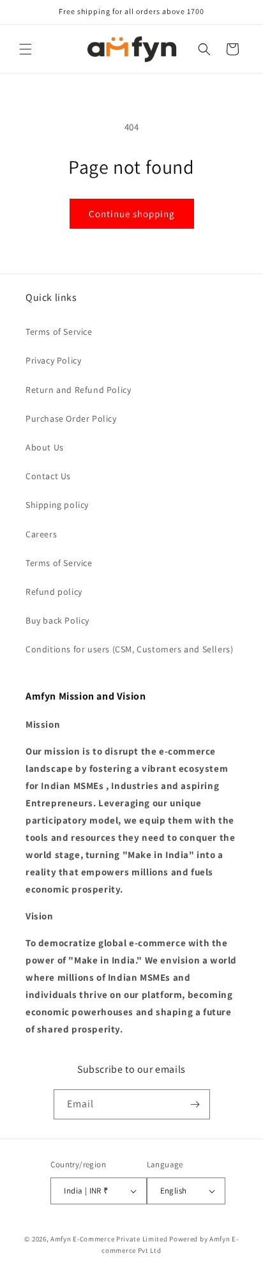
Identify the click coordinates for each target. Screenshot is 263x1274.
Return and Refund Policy (78, 389)
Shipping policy (57, 504)
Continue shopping (132, 214)
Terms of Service (59, 331)
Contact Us (48, 476)
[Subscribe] (195, 1104)
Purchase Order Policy (71, 418)
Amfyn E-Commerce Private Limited (108, 1238)
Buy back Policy (57, 620)
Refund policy (54, 591)
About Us (45, 447)
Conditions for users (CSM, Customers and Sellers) (129, 649)
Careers (41, 534)
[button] (25, 49)
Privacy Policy (53, 360)
